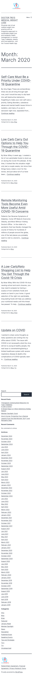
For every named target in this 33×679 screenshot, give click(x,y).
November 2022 (6, 490)
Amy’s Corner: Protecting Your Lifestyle (14, 416)
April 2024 (4, 452)
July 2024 (4, 447)
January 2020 (6, 577)
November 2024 (6, 439)
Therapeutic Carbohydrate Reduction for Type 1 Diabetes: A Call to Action (15, 404)
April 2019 (4, 599)
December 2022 (6, 488)
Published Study (6, 634)
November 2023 (6, 460)
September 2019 (6, 588)
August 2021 (5, 529)
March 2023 (5, 482)
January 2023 (6, 485)
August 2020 (5, 561)
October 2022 (6, 493)
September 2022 (7, 496)
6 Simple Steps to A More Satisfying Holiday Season (16, 410)
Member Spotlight (7, 626)
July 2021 (4, 531)
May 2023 (4, 477)
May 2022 (4, 504)
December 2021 (6, 518)
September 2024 (7, 444)
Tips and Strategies (7, 640)
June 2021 (4, 534)
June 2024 (4, 449)
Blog (15, 122)
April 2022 (4, 507)
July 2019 (4, 594)
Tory (2, 643)
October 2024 (6, 441)
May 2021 (4, 537)
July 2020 (4, 564)
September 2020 (7, 558)
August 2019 (5, 591)
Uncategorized (6, 648)
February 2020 (6, 575)
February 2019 (6, 602)
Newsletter (5, 632)
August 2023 (5, 469)
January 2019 (5, 605)
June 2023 (4, 474)
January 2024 (6, 455)
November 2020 (6, 553)
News (3, 629)
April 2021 (4, 539)
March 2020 (5, 572)
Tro (15, 368)
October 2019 (5, 586)
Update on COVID (13, 330)
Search (3, 391)
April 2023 (4, 480)
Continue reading (7, 113)
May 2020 (4, 567)
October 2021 (5, 523)
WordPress (19, 672)
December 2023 (6, 458)
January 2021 (5, 548)
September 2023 (7, 466)
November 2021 (6, 520)
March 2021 (5, 542)
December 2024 (6, 436)
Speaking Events (6, 637)
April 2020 (4, 569)
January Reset (6, 624)
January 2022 (6, 515)
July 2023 (4, 471)
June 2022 (4, 501)
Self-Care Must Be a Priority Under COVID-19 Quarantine (16, 80)
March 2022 (5, 509)
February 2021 (6, 545)
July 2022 (4, 499)
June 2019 (4, 597)
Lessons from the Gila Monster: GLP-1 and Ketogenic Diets (15, 419)
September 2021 (6, 526)
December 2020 (6, 550)
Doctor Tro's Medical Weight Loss (9, 20)
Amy (12, 122)
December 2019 (6, 580)
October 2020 (6, 556)
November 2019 (6, 583)
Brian (15, 183)
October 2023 (6, 463)
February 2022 (6, 512)
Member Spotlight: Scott (9, 413)
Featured (4, 621)
